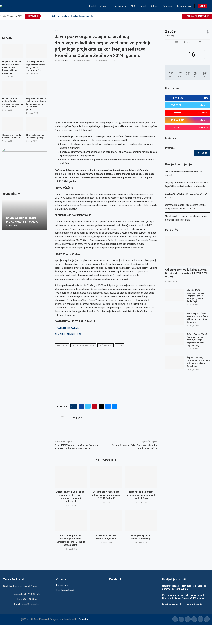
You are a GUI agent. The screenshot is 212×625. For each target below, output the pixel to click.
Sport (143, 6)
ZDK (133, 6)
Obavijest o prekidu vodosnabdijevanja (11, 136)
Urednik (65, 60)
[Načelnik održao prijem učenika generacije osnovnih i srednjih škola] (141, 477)
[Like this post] (74, 406)
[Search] (210, 6)
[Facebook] (161, 16)
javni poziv (62, 345)
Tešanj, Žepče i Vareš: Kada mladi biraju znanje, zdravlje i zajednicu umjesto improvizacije (197, 340)
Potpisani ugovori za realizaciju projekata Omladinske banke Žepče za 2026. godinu (36, 104)
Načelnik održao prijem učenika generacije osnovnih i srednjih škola (141, 495)
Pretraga (170, 148)
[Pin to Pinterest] (94, 406)
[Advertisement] (106, 87)
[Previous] (44, 16)
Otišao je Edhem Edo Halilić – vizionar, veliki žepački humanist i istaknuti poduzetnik (11, 67)
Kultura (154, 6)
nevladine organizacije (83, 345)
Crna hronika (119, 6)
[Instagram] (168, 16)
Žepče (103, 6)
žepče (119, 345)
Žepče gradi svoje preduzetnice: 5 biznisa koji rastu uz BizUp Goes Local (198, 361)
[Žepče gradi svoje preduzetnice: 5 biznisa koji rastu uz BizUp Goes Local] (174, 362)
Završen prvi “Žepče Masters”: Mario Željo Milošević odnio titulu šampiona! (197, 317)
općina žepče (105, 345)
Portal (92, 6)
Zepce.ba (83, 619)
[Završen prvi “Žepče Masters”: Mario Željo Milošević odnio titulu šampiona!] (174, 318)
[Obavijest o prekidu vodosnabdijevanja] (106, 520)
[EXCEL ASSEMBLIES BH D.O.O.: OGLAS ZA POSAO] (24, 215)
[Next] (48, 16)
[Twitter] (165, 16)
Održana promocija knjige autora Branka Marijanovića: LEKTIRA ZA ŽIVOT (106, 495)
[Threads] (179, 16)
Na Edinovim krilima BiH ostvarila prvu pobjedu (72, 16)
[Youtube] (172, 16)
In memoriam (184, 6)
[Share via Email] (114, 406)
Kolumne (167, 6)
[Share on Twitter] (88, 406)
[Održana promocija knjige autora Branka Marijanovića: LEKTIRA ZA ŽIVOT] (106, 477)
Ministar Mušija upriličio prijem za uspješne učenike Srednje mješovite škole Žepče (195, 296)
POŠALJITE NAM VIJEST (197, 16)
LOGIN (202, 6)
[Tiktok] (176, 16)
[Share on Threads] (101, 406)
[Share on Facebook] (81, 406)
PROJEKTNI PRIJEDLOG (67, 327)
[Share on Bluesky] (108, 406)
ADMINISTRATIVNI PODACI (68, 334)
